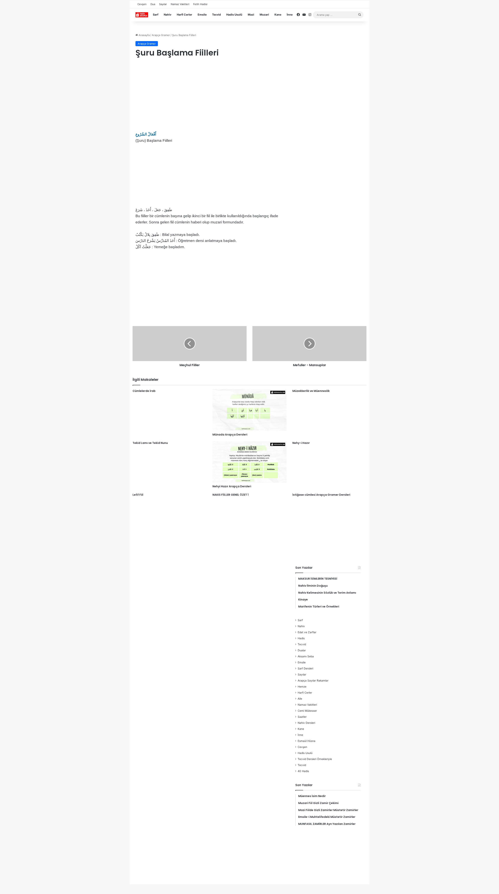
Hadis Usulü (234, 14)
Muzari (264, 14)
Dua (152, 4)
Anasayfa (144, 35)
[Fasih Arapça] (141, 14)
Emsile (202, 14)
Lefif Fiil (138, 495)
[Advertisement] (211, 92)
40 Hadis (303, 771)
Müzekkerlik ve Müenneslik (311, 391)
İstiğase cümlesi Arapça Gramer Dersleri (321, 495)
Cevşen (142, 4)
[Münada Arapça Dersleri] (249, 410)
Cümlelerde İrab (144, 391)
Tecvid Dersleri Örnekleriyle (315, 759)
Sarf (155, 14)
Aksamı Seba (306, 656)
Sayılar (163, 4)
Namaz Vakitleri (180, 4)
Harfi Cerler (184, 14)
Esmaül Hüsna (306, 740)
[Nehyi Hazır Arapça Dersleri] (249, 462)
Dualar (302, 650)
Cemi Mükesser (307, 710)
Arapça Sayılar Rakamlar (313, 680)
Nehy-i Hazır (301, 443)
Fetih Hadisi (200, 4)
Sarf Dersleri (305, 668)
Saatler (302, 716)
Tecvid (216, 14)
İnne (290, 14)
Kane (277, 14)
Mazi (251, 14)
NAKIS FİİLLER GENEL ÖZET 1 (230, 495)
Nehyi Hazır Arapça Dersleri (231, 486)
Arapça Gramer (161, 35)
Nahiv (167, 14)
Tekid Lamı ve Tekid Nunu (150, 443)
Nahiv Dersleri (306, 722)
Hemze (302, 686)
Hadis (301, 638)
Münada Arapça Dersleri (229, 434)
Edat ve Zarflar (307, 632)
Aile (300, 698)
